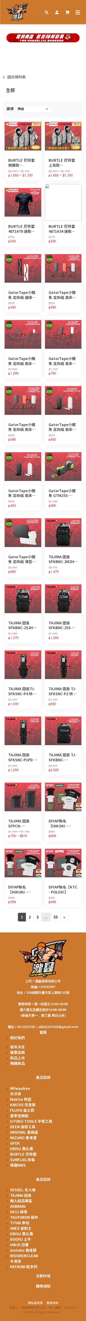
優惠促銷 (17, 1052)
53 (55, 917)
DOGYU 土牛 (20, 1239)
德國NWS (18, 1165)
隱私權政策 (35, 1303)
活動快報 (43, 1276)
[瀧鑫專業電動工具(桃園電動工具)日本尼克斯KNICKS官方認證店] (17, 12)
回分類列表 (16, 77)
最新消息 (17, 1047)
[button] (46, 12)
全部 (10, 90)
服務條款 (52, 1303)
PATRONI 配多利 (23, 1267)
